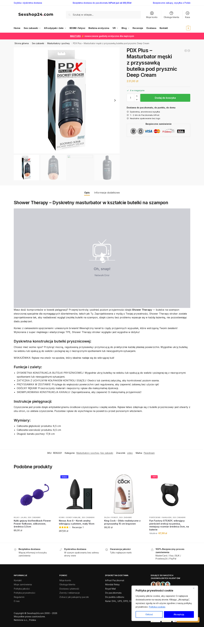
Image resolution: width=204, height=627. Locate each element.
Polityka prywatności (24, 592)
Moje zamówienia (23, 584)
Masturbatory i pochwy (58, 43)
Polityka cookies (157, 607)
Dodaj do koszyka (165, 97)
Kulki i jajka (20, 517)
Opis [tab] (87, 192)
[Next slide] (115, 100)
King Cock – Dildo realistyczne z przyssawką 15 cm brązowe (122, 522)
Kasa (187, 17)
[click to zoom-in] (67, 100)
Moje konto (151, 17)
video (130, 453)
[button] (183, 28)
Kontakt (18, 580)
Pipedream (149, 453)
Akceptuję (179, 614)
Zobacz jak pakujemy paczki (74, 597)
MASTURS (75, 36)
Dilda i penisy (111, 517)
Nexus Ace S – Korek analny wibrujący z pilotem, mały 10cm (76, 522)
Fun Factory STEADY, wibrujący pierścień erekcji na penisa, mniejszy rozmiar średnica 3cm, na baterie (169, 525)
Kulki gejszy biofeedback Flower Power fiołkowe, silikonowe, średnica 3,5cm (32, 523)
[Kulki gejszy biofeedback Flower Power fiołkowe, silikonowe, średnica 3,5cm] (34, 494)
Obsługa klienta (171, 17)
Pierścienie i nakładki (160, 517)
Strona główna (21, 43)
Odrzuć (149, 614)
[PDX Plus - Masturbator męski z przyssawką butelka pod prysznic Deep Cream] (188, 50)
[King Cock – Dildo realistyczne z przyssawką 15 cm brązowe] (124, 494)
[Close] (195, 588)
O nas (17, 601)
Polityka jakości (22, 588)
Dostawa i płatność (69, 588)
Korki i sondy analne (70, 517)
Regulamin (19, 597)
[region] (165, 603)
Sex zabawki (38, 43)
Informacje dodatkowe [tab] (107, 192)
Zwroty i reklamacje (69, 592)
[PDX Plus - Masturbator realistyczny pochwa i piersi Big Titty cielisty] (185, 50)
